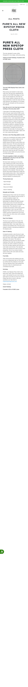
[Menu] (3, 10)
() (22, 4)
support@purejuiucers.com (10, 281)
